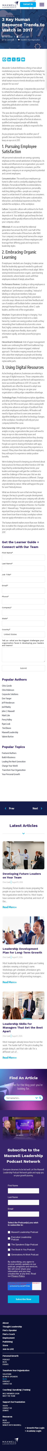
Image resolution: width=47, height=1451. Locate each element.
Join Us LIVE (8, 1349)
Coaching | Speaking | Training (16, 1390)
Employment (9, 1338)
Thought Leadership (12, 1327)
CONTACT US (7, 1408)
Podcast (6, 1359)
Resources (7, 1417)
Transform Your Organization (30, 40)
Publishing (8, 1342)
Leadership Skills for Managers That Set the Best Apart (23, 1027)
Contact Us (28, 4)
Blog (5, 1362)
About (6, 1323)
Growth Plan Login (35, 1428)
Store (5, 1346)
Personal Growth (10, 1356)
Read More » (9, 907)
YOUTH (5, 1406)
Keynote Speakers (10, 1377)
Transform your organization (16, 1371)
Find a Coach (9, 1334)
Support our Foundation (14, 1402)
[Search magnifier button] (40, 1098)
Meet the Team (9, 1396)
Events (5, 1364)
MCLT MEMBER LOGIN (11, 1393)
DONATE (6, 1410)
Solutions (7, 1374)
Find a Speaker (10, 1330)
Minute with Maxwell (12, 1425)
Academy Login (34, 1431)
